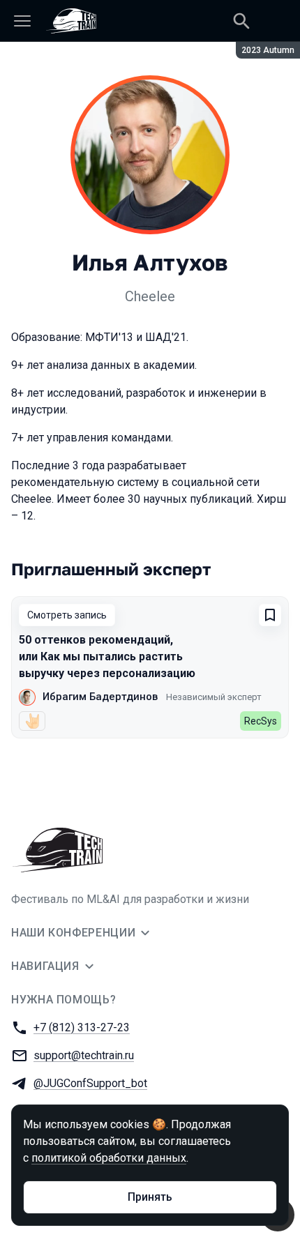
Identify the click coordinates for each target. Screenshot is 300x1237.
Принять (150, 1197)
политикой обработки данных (108, 1157)
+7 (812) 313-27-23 (81, 1027)
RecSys (260, 721)
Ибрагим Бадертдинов (100, 696)
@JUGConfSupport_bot (90, 1083)
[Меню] (22, 21)
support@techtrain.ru (83, 1055)
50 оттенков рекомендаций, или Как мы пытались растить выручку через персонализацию (107, 656)
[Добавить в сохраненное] (270, 615)
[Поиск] (241, 21)
